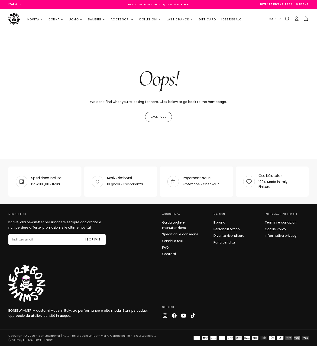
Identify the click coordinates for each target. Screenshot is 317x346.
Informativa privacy (281, 235)
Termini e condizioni (281, 222)
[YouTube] (183, 315)
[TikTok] (193, 315)
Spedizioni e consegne (180, 234)
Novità (33, 19)
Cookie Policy (275, 229)
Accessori (120, 19)
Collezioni (148, 19)
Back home (158, 117)
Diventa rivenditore (228, 235)
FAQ (165, 247)
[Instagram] (165, 315)
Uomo (74, 19)
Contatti (169, 254)
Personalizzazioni (226, 229)
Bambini (94, 19)
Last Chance (178, 19)
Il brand (219, 222)
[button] (287, 18)
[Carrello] (306, 18)
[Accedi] (296, 18)
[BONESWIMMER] (26, 283)
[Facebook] (174, 315)
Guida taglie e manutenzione (174, 225)
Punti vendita (224, 242)
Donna (54, 19)
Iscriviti (93, 239)
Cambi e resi (172, 241)
